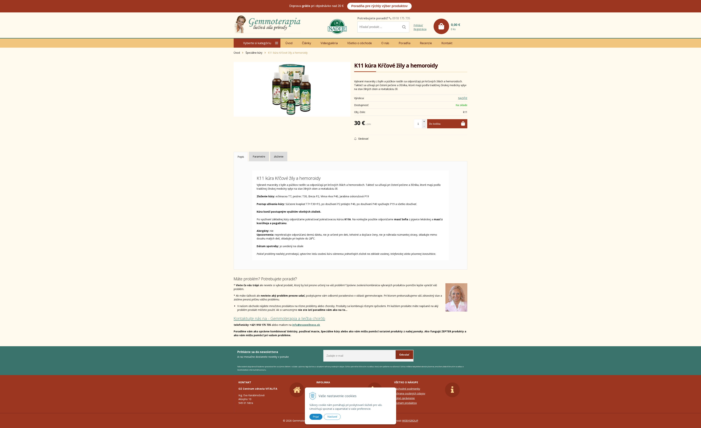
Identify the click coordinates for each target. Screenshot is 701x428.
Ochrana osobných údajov (409, 393)
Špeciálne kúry (254, 52)
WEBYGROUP (410, 420)
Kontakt (446, 43)
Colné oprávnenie (404, 398)
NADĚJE (462, 98)
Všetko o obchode (359, 43)
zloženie (279, 156)
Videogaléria (329, 43)
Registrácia (419, 29)
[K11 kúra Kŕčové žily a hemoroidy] (292, 89)
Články (306, 43)
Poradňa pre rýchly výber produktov (379, 6)
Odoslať (404, 354)
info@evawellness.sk (306, 325)
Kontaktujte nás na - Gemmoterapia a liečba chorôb (279, 318)
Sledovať (362, 138)
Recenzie (426, 43)
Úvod (237, 52)
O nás (385, 43)
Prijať (316, 416)
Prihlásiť (418, 25)
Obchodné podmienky (407, 388)
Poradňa (404, 43)
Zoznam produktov (405, 403)
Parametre (259, 156)
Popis (241, 156)
